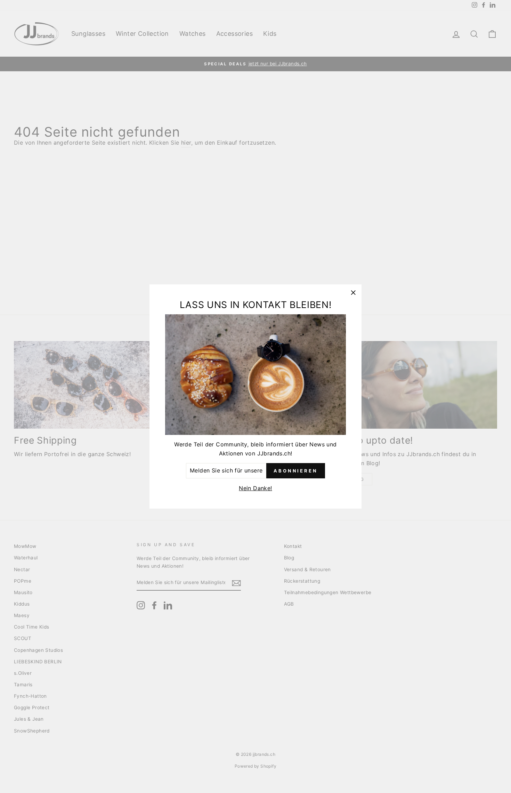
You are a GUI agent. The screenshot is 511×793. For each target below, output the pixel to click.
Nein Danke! (255, 488)
